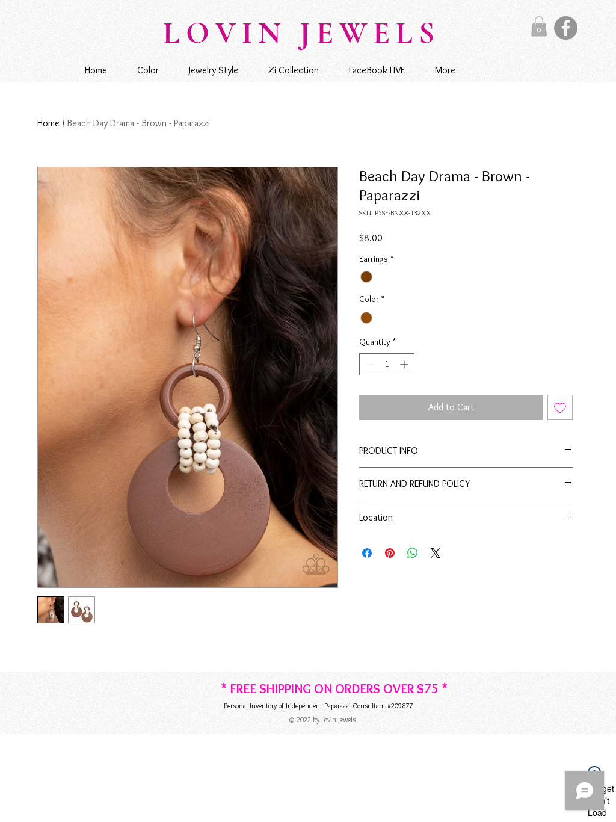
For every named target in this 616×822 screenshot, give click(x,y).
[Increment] (405, 364)
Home (48, 123)
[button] (539, 26)
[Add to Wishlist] (560, 407)
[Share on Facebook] (367, 553)
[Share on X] (435, 553)
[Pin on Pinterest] (390, 553)
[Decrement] (368, 364)
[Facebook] (566, 28)
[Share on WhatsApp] (412, 553)
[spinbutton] (387, 364)
